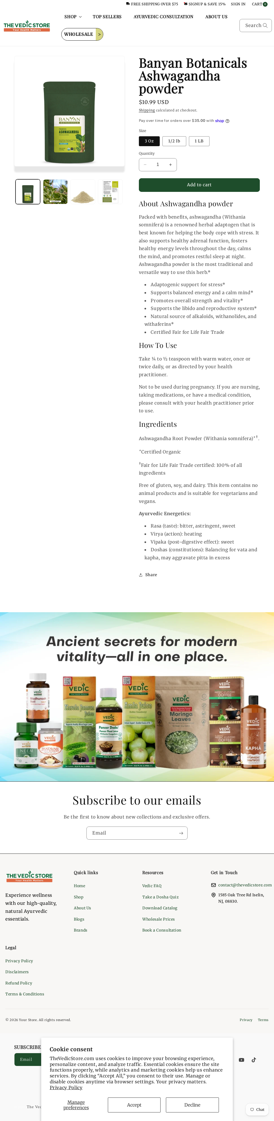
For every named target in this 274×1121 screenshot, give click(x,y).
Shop (79, 897)
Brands (80, 930)
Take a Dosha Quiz (160, 897)
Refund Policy (18, 983)
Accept (134, 1105)
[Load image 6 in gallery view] (110, 191)
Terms (263, 1020)
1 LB (199, 141)
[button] (72, 16)
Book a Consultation (161, 930)
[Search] (265, 25)
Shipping (147, 110)
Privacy (246, 1020)
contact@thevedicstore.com (245, 885)
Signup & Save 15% (207, 4)
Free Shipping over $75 (154, 4)
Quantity (147, 153)
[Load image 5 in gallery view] (82, 191)
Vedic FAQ (152, 885)
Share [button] (151, 574)
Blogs (79, 919)
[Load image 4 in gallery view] (55, 191)
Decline (192, 1105)
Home (79, 885)
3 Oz (149, 141)
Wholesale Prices (158, 919)
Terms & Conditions (24, 994)
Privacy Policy (66, 1088)
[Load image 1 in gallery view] (28, 191)
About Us (82, 908)
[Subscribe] (181, 833)
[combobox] (256, 25)
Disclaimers (17, 971)
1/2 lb (174, 141)
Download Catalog (159, 908)
